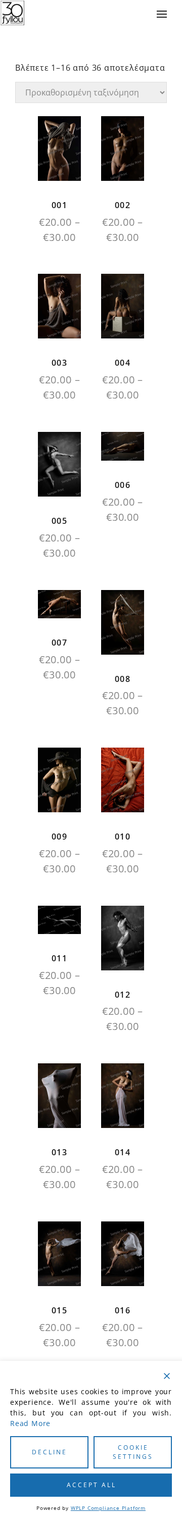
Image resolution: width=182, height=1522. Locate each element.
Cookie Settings (133, 1452)
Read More (30, 1423)
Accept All (91, 1485)
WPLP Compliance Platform (108, 1507)
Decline (49, 1452)
